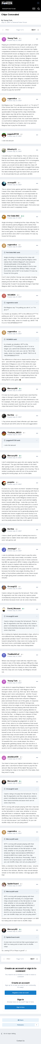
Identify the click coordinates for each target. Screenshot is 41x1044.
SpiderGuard (12, 884)
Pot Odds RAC (13, 216)
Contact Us (20, 1041)
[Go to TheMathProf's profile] (4, 655)
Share (21, 1020)
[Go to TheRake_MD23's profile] (4, 433)
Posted (14, 40)
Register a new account (20, 993)
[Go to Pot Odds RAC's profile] (4, 217)
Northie (10, 415)
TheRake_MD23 (14, 432)
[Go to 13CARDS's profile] (4, 296)
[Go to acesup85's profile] (4, 184)
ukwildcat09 (12, 757)
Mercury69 (12, 388)
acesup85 (11, 182)
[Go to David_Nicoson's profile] (4, 609)
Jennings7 (12, 549)
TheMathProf (13, 654)
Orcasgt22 (12, 586)
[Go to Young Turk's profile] (4, 39)
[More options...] (37, 39)
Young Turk (7, 20)
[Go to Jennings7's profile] (4, 550)
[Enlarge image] (20, 380)
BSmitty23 (12, 149)
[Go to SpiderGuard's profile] (4, 885)
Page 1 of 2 (20, 30)
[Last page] (38, 30)
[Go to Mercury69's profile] (4, 389)
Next (34, 30)
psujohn (10, 482)
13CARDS (11, 295)
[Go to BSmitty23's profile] (4, 150)
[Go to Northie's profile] (4, 416)
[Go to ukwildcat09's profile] (4, 758)
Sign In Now (20, 1007)
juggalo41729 (13, 134)
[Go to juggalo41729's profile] (4, 135)
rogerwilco (12, 98)
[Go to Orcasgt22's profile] (4, 587)
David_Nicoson (14, 608)
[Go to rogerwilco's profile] (4, 100)
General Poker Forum (19, 22)
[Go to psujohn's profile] (4, 483)
